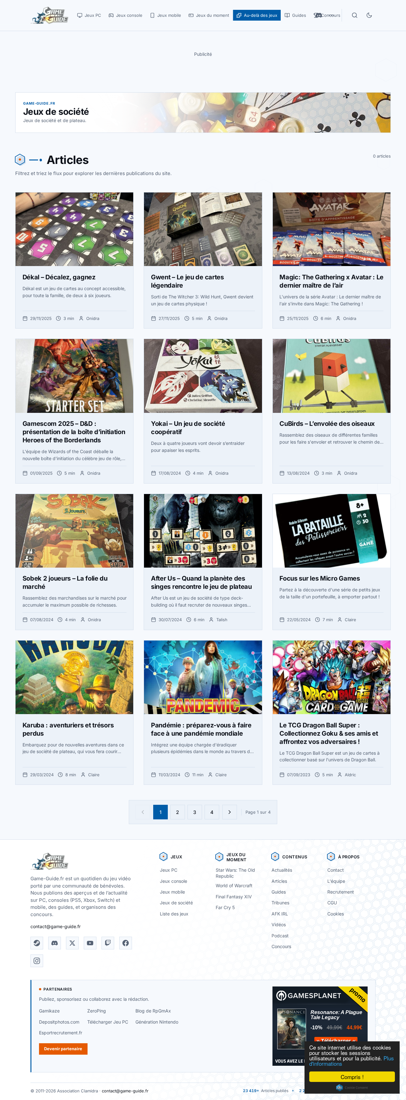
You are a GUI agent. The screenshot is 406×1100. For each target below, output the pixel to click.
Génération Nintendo (156, 1022)
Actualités (282, 870)
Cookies (335, 913)
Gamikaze (49, 1010)
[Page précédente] (142, 812)
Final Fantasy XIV (234, 896)
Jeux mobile (172, 892)
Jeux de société (176, 902)
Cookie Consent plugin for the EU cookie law (352, 1087)
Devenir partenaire (63, 1048)
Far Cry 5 (225, 907)
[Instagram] (36, 960)
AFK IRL (280, 913)
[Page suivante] (229, 812)
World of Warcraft (234, 885)
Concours (281, 946)
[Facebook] (125, 943)
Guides (279, 892)
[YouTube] (90, 943)
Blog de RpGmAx (153, 1010)
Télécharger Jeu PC (107, 1022)
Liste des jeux (174, 913)
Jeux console (173, 881)
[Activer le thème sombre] (369, 15)
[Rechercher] (354, 15)
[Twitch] (108, 943)
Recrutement (340, 892)
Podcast (280, 935)
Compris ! (352, 1077)
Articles (279, 881)
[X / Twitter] (72, 943)
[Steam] (36, 943)
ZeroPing (96, 1010)
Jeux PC (168, 870)
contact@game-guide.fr (55, 926)
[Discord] (54, 943)
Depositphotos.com (59, 1022)
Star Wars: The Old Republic (235, 873)
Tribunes (280, 902)
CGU (332, 902)
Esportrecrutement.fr (60, 1032)
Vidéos (279, 924)
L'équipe (336, 881)
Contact (335, 870)
